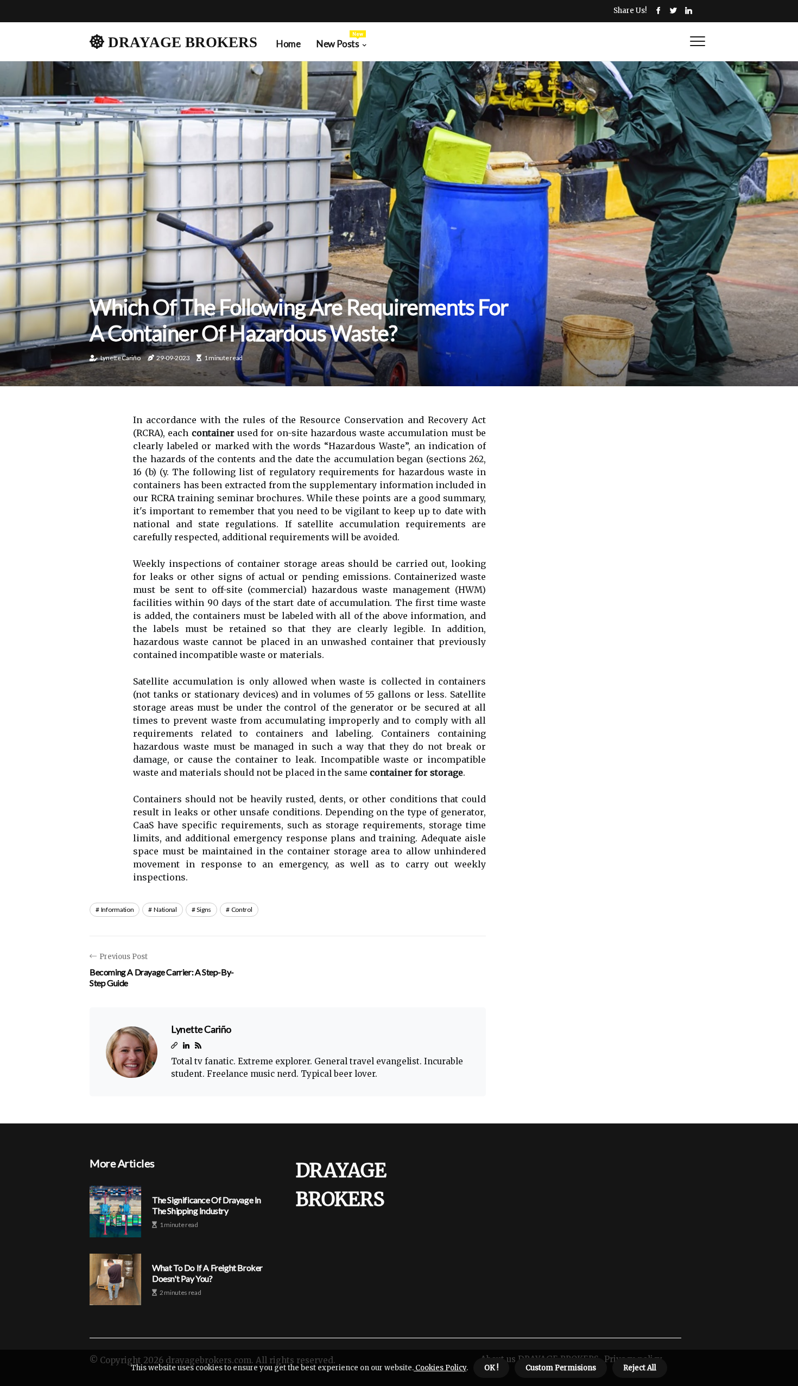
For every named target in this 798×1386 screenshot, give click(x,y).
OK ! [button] (491, 1367)
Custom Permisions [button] (560, 1367)
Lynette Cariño (120, 358)
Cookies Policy (440, 1367)
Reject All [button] (639, 1367)
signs (204, 909)
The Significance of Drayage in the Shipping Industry (206, 1205)
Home (288, 43)
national (165, 909)
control (241, 909)
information (117, 909)
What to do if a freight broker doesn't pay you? (207, 1272)
